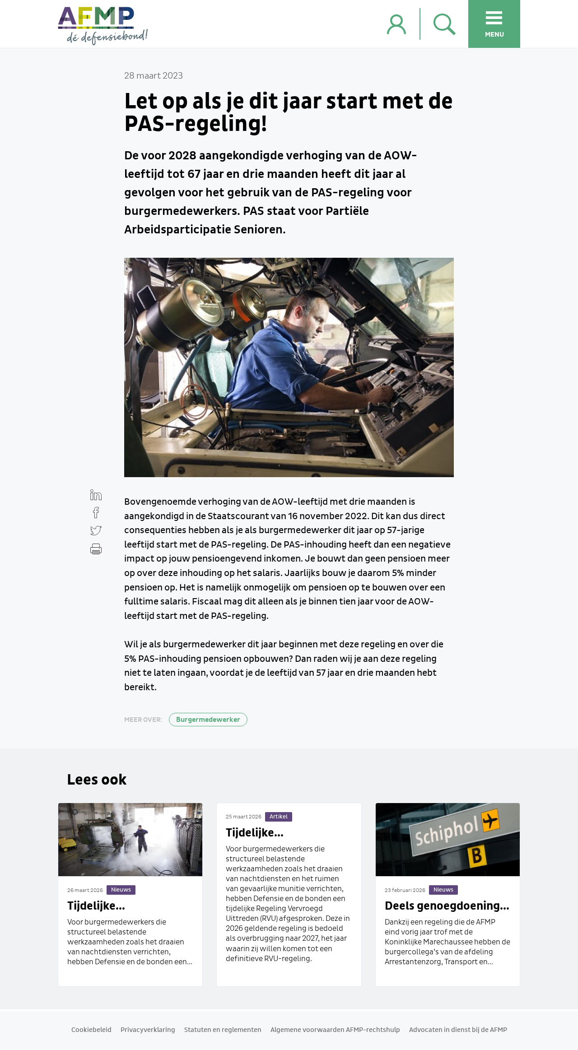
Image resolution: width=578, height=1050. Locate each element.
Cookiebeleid (91, 1030)
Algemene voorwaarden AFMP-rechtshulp (335, 1030)
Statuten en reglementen (222, 1030)
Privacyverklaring (148, 1030)
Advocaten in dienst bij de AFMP (458, 1030)
